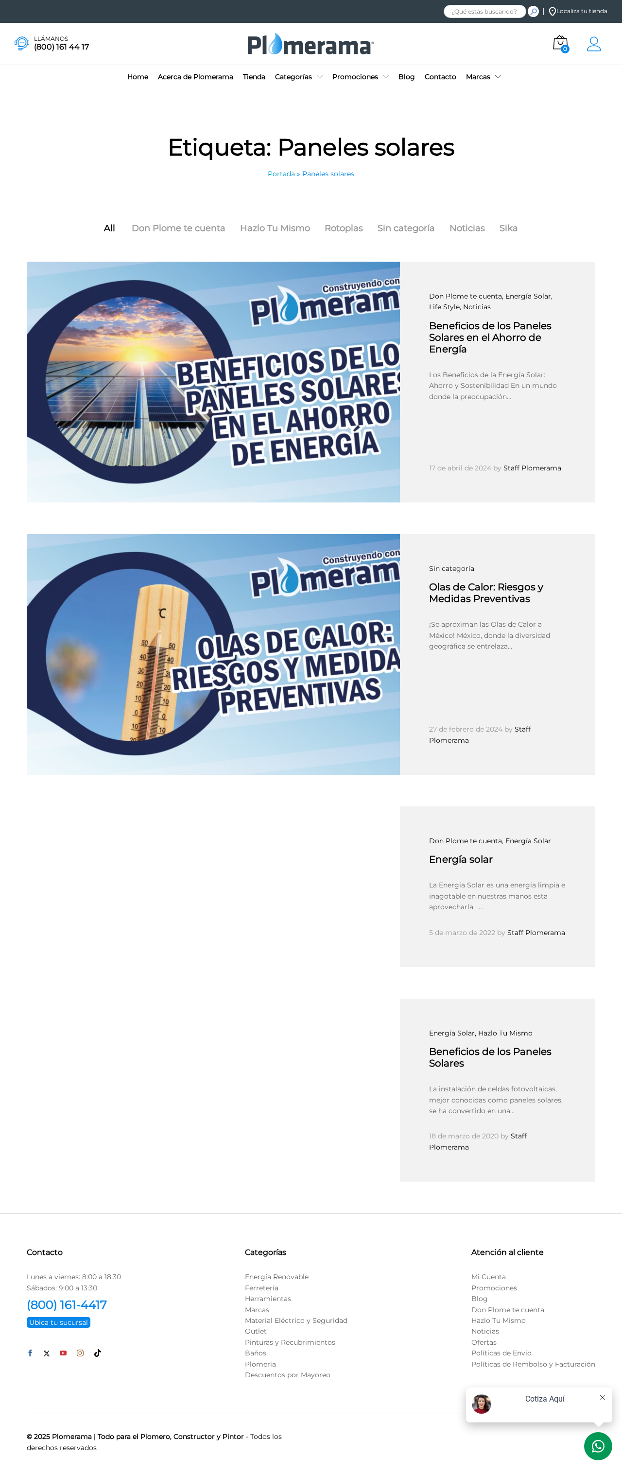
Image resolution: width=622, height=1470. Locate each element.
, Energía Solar (526, 296)
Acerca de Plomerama (195, 76)
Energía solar (461, 859)
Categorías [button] (293, 76)
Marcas (257, 1309)
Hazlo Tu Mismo (275, 228)
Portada (281, 173)
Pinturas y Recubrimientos (290, 1342)
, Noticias (475, 306)
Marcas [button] (478, 76)
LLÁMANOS (51, 38)
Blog (406, 76)
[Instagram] (80, 1353)
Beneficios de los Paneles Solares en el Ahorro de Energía (490, 337)
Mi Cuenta (488, 1276)
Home (137, 76)
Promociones (494, 1288)
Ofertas (484, 1342)
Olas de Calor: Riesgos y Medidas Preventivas (486, 592)
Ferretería (261, 1288)
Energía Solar (452, 1033)
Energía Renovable (277, 1276)
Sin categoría (406, 228)
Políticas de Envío (501, 1353)
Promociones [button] (355, 76)
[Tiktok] (97, 1353)
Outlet (256, 1331)
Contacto (440, 76)
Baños (255, 1353)
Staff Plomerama (532, 468)
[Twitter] (46, 1353)
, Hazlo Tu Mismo (504, 1033)
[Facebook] (30, 1353)
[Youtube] (63, 1353)
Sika (509, 228)
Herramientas (268, 1298)
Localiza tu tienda (581, 11)
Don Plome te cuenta (178, 228)
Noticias (467, 228)
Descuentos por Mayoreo (287, 1374)
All (109, 228)
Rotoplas (344, 228)
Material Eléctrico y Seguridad (296, 1320)
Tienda (254, 76)
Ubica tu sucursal (58, 1322)
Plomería (260, 1364)
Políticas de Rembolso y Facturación (533, 1364)
